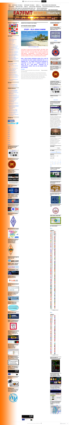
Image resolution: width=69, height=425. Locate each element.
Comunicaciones (33, 73)
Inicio (10, 5)
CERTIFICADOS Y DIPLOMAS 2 (29, 5)
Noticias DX (40, 76)
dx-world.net (23, 69)
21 (57, 163)
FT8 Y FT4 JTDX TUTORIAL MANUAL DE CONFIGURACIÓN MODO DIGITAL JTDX (22, 8)
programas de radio (28, 77)
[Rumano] (10, 30)
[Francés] (17, 25)
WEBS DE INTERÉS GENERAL (42, 9)
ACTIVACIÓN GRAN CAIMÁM (28, 26)
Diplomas (40, 73)
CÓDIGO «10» (11, 43)
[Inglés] (10, 25)
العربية (9, 142)
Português (9, 128)
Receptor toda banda (28, 78)
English (9, 126)
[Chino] (10, 28)
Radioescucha (23, 78)
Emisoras (45, 73)
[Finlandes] (14, 32)
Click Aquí (55, 40)
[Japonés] (14, 28)
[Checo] (14, 30)
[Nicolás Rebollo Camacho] (11, 121)
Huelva (22, 76)
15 (58, 162)
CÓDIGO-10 (26, 6)
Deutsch (9, 134)
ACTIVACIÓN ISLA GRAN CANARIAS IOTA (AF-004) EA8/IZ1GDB (12, 100)
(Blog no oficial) (56, 99)
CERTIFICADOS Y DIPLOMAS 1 (17, 5)
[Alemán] (12, 27)
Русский (9, 140)
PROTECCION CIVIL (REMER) (13, 75)
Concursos (37, 73)
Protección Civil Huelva (35, 77)
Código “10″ (34, 72)
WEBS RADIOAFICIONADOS (53, 9)
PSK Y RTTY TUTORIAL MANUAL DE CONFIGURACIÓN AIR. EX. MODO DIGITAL (22, 9)
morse (29, 76)
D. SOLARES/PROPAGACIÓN (13, 47)
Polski (8, 138)
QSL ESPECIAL (43, 77)
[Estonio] (12, 32)
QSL (39, 77)
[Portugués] (14, 27)
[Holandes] (14, 25)
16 (60, 162)
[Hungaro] (17, 32)
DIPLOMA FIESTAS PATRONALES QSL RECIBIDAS (51, 6)
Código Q (44, 72)
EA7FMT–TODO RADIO (12, 68)
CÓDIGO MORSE (11, 6)
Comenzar (43, 1)
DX (42, 73)
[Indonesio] (17, 30)
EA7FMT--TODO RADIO (28, 70)
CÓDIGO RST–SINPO (19, 6)
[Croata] (12, 30)
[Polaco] (17, 28)
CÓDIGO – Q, (38, 5)
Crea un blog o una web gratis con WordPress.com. (34, 423)
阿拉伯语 (9, 144)
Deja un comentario (31, 27)
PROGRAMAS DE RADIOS (13, 74)
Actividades (30, 72)
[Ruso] (12, 25)
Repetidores (40, 78)
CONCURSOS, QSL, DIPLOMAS (13, 65)
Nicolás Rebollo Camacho (34, 76)
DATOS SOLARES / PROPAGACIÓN (35, 6)
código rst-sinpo (23, 73)
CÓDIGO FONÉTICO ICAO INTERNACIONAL (49, 5)
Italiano (9, 132)
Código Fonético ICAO (39, 72)
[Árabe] (12, 28)
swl (42, 78)
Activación (26, 72)
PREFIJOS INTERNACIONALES (42, 8)
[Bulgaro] (10, 32)
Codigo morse (28, 73)
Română (9, 136)
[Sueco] (10, 27)
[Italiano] (17, 27)
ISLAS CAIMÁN (26, 76)
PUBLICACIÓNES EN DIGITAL (13, 77)
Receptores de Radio (35, 78)
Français (9, 130)
